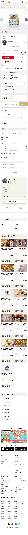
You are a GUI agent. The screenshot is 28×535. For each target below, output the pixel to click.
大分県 (22, 516)
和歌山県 (9, 511)
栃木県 (2, 503)
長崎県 (9, 516)
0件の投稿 (16, 50)
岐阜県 (2, 508)
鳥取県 (15, 511)
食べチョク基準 (4, 459)
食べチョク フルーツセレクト (20, 485)
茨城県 (22, 501)
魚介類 (5, 153)
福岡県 (22, 515)
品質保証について (4, 461)
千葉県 (22, 503)
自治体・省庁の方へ (18, 472)
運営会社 (3, 478)
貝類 (10, 153)
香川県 (2, 515)
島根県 (22, 511)
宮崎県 (2, 518)
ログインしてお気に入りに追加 (15, 68)
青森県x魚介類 (20, 161)
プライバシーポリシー (5, 486)
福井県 (9, 506)
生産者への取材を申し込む (19, 464)
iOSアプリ (16, 491)
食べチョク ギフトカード (19, 487)
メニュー (26, 2)
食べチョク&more (18, 489)
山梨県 (15, 506)
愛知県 (15, 508)
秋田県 (2, 501)
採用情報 (3, 493)
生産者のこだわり (6, 187)
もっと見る (14, 172)
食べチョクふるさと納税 (19, 478)
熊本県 (15, 516)
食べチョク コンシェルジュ (19, 483)
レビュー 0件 (11, 50)
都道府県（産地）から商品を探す (8, 497)
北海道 (2, 499)
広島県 (9, 513)
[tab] (4, 104)
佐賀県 (2, 516)
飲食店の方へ (3, 463)
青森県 (5, 157)
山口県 (15, 513)
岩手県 (15, 499)
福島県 (15, 501)
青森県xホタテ (13, 164)
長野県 (22, 506)
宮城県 (22, 499)
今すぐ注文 (7, 57)
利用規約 (3, 484)
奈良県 (2, 511)
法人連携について (18, 470)
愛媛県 (9, 515)
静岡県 (9, 508)
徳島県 (22, 513)
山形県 (9, 501)
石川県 (2, 506)
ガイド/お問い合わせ (5, 480)
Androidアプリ (17, 493)
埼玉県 (15, 503)
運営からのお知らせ (5, 482)
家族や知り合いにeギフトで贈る (15, 61)
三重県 (22, 508)
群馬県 (9, 503)
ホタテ (13, 153)
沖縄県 (15, 518)
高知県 (15, 515)
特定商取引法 (3, 488)
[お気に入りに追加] (26, 11)
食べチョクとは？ (4, 457)
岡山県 (2, 513)
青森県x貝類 (4, 164)
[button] (14, 114)
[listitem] (7, 224)
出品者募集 (17, 457)
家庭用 (8, 161)
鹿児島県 (9, 518)
